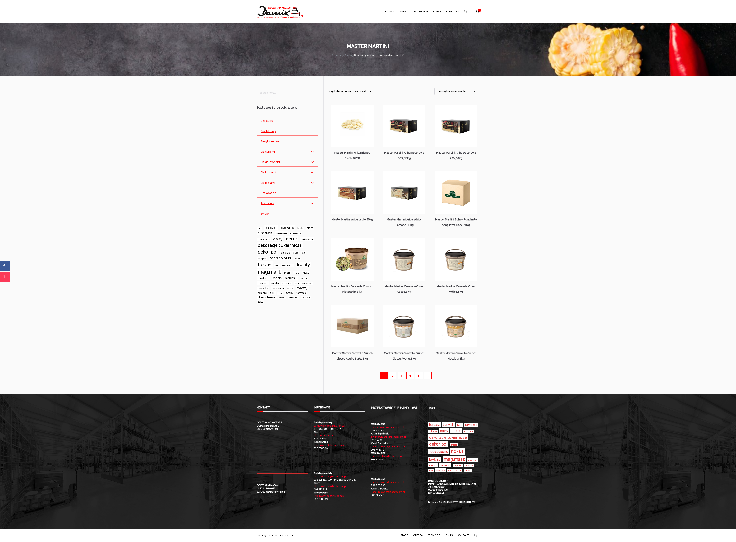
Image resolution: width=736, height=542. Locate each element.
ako (259, 228)
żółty (260, 301)
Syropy (265, 213)
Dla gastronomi (270, 162)
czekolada (295, 233)
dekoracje (307, 239)
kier (277, 265)
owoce (304, 278)
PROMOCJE (421, 11)
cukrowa (281, 233)
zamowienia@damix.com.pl (329, 425)
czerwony (264, 239)
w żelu (282, 298)
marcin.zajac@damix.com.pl (386, 456)
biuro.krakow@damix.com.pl (330, 476)
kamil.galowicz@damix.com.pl (388, 446)
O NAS (437, 11)
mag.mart (269, 272)
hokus (265, 264)
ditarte (285, 252)
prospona (278, 288)
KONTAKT (452, 11)
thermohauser (267, 297)
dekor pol (267, 252)
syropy (289, 292)
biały (310, 228)
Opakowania (268, 193)
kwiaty (303, 264)
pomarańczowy (303, 283)
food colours (280, 258)
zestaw (293, 297)
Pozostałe (267, 203)
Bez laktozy (268, 131)
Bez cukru (267, 120)
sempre (262, 292)
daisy (278, 238)
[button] (466, 11)
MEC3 (306, 272)
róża (290, 288)
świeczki (306, 297)
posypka (263, 288)
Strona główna (342, 55)
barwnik (287, 227)
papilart (263, 283)
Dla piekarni (268, 182)
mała (296, 272)
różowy (302, 288)
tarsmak (301, 292)
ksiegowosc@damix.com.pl (329, 444)
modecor (263, 278)
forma (297, 259)
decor (291, 238)
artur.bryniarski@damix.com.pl (388, 436)
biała (300, 228)
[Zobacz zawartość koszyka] (477, 11)
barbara (271, 227)
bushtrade (265, 233)
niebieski (291, 278)
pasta (275, 283)
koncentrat (288, 265)
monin (277, 278)
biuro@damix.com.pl (325, 435)
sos (272, 293)
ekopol (262, 258)
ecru (304, 252)
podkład (286, 283)
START (389, 11)
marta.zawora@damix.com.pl (387, 427)
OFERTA (404, 11)
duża (295, 252)
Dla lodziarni (268, 172)
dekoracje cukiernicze (280, 245)
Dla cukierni (268, 151)
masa (287, 272)
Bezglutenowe (270, 141)
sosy (280, 293)
